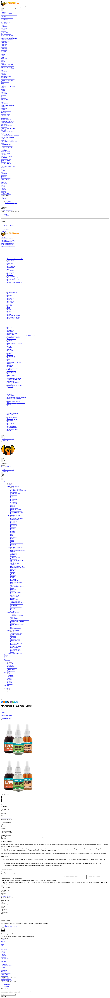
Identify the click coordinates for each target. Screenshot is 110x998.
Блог (2, 945)
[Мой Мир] (6, 702)
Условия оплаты (5, 971)
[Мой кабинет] (1, 468)
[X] (8, 702)
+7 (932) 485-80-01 (6, 194)
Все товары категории (7, 925)
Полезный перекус (6, 818)
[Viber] (11, 702)
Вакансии (3, 955)
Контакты (3, 957)
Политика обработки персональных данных (8, 990)
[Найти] (2, 10)
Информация (4, 958)
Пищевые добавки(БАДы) (17, 550)
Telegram (6, 215)
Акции (2, 944)
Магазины (3, 961)
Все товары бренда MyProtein (9, 926)
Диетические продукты (16, 615)
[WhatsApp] (13, 702)
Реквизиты (4, 962)
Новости (3, 951)
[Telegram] (17, 702)
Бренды (3, 941)
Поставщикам (4, 964)
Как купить (10, 663)
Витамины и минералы (16, 518)
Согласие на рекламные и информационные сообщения (10, 991)
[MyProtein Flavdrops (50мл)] (19, 756)
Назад (10, 483)
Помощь (3, 967)
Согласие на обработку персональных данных (23, 990)
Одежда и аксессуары (16, 633)
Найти (2, 996)
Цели (2, 942)
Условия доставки (5, 973)
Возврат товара (5, 974)
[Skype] (15, 702)
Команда (3, 952)
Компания (10, 675)
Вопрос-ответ (4, 976)
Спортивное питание (16, 489)
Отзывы (3, 954)
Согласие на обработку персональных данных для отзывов (11, 992)
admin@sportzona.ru (7, 210)
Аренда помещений (6, 965)
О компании (4, 949)
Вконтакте (7, 214)
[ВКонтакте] (2, 702)
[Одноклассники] (4, 702)
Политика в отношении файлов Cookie (26, 991)
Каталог (9, 484)
